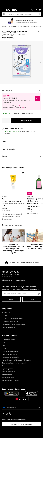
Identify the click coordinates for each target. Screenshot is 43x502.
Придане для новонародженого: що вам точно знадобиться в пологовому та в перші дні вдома (13, 248)
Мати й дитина (13, 26)
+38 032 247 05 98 (10, 274)
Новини (4, 348)
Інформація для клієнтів (10, 357)
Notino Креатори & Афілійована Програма (16, 360)
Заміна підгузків (24, 26)
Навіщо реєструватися (10, 351)
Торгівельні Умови (8, 366)
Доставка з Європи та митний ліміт (14, 363)
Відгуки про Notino (8, 327)
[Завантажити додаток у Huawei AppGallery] (21, 399)
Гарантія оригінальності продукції (13, 324)
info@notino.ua (7, 280)
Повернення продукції (9, 339)
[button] (21, 131)
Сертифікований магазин (10, 321)
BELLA (4, 32)
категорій (8, 102)
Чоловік (31, 299)
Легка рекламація (8, 378)
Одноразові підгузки (37, 26)
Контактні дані (20, 280)
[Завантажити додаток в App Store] (31, 393)
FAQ (3, 345)
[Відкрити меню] (3, 10)
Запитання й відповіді (9, 354)
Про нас (5, 315)
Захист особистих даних (10, 380)
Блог (3, 342)
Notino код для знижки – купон (12, 318)
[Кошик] (40, 10)
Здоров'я (4, 26)
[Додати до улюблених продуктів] (39, 31)
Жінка (11, 299)
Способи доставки (8, 372)
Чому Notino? (6, 312)
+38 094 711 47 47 (10, 272)
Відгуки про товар (8, 369)
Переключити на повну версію (21, 424)
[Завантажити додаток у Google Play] (11, 393)
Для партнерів (7, 375)
